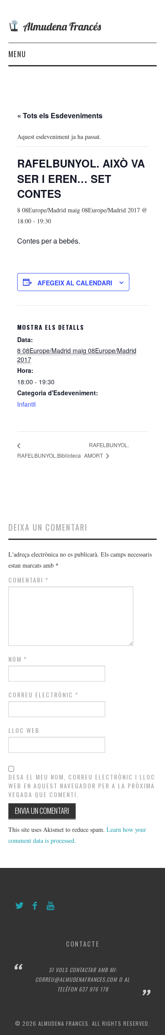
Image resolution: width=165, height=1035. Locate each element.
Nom (17, 659)
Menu (17, 53)
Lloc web (24, 730)
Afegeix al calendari (74, 282)
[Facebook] (34, 905)
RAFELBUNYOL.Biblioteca (49, 455)
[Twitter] (19, 905)
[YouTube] (50, 905)
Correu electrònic (43, 694)
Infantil (26, 404)
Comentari (28, 580)
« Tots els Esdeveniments (60, 115)
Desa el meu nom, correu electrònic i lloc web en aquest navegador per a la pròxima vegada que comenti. (81, 786)
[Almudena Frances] (82, 25)
